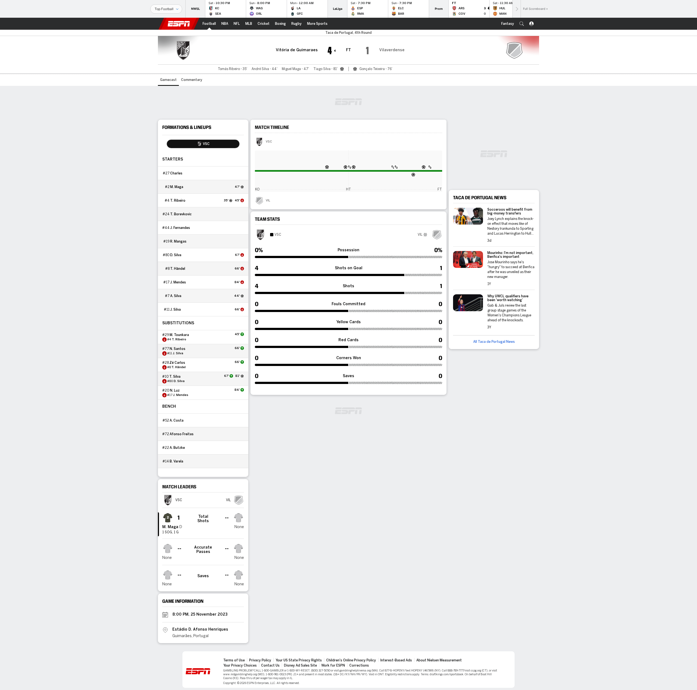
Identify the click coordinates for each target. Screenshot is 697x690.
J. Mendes (178, 282)
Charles (176, 173)
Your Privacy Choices (240, 665)
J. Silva (175, 309)
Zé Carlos (177, 363)
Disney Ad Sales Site (300, 665)
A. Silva (175, 296)
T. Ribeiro (177, 200)
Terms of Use (234, 660)
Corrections (359, 665)
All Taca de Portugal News (494, 342)
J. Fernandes (180, 228)
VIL (268, 200)
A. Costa (177, 420)
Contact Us (270, 665)
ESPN (179, 24)
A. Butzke (177, 448)
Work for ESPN (333, 665)
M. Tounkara (179, 335)
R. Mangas (178, 241)
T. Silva (175, 377)
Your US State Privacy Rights (299, 660)
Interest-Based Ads (396, 660)
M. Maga (176, 187)
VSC (269, 141)
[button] (521, 24)
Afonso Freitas (182, 434)
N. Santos (177, 349)
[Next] (516, 9)
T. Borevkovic (181, 214)
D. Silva (175, 255)
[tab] (203, 144)
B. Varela (176, 461)
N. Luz (175, 390)
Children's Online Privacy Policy (351, 660)
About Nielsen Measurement (439, 660)
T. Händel (177, 269)
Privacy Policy (260, 660)
